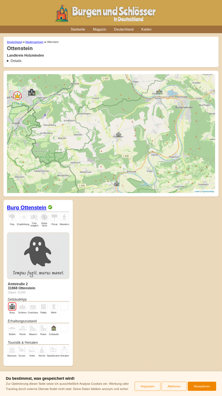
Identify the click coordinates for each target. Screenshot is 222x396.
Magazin (99, 29)
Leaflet (197, 191)
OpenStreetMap (208, 191)
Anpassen (147, 386)
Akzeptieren (202, 386)
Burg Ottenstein (26, 207)
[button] (17, 95)
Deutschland (124, 29)
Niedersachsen (34, 42)
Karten (146, 29)
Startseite (78, 29)
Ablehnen (174, 386)
